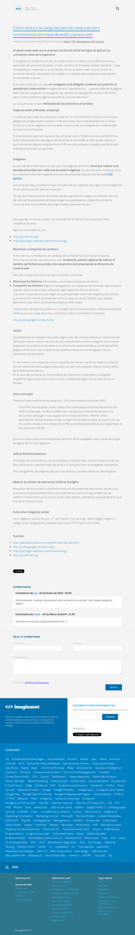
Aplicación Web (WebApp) (43, 763)
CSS (93, 41)
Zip (110, 855)
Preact (96, 829)
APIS (21, 763)
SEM (33, 842)
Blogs (70, 767)
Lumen (77, 811)
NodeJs (78, 820)
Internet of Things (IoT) (90, 802)
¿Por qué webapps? (62, 881)
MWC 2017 (12, 820)
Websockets (58, 920)
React (80, 833)
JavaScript (40, 807)
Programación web (25, 892)
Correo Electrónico (17, 776)
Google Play (12, 794)
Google (46, 789)
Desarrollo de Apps (104, 776)
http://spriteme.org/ (25, 236)
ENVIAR (113, 687)
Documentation (98, 780)
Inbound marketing (67, 798)
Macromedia (93, 811)
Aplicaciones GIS (60, 908)
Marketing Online (24, 900)
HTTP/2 (10, 798)
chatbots (11, 772)
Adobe (84, 759)
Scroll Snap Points (16, 842)
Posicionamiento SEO (75, 829)
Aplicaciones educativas (105, 912)
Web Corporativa (61, 851)
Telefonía (109, 842)
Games (10, 789)
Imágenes (46, 798)
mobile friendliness (109, 816)
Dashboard (59, 776)
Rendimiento (73, 837)
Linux (34, 811)
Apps (34, 767)
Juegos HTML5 (95, 807)
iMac (34, 798)
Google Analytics (64, 789)
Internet (100, 41)
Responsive (91, 837)
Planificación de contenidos (22, 829)
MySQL (26, 820)
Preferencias (112, 829)
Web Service (99, 851)
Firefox (110, 785)
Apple (24, 767)
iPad (8, 807)
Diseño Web (78, 780)
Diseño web (21, 888)
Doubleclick (118, 780)
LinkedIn (23, 811)
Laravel (10, 811)
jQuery (67, 41)
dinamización (59, 780)
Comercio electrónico (46, 772)
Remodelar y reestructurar (45, 837)
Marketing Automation (19, 816)
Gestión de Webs (28, 789)
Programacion (14, 833)
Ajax (94, 759)
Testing (9, 846)
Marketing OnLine (47, 816)
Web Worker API (15, 855)
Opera (28, 824)
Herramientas (102, 794)
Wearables (103, 889)
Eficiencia (41, 785)
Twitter (42, 846)
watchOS (102, 846)
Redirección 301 (15, 837)
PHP (73, 41)
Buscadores (84, 767)
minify (17, 313)
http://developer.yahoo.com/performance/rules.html (46, 542)
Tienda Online (26, 846)
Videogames (86, 846)
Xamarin (74, 855)
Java (28, 807)
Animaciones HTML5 (62, 912)
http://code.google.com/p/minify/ (33, 320)
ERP (53, 785)
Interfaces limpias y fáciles (65, 893)
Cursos (44, 776)
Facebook (97, 785)
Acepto (33, 682)
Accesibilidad (55, 759)
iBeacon (23, 798)
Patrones (41, 824)
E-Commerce (14, 785)
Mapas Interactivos (108, 907)
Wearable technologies (19, 851)
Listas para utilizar (61, 901)
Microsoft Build (85, 816)
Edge (29, 785)
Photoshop (83, 824)
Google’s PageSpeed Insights (73, 794)
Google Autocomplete (110, 789)
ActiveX (72, 759)
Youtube (100, 855)
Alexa (103, 759)
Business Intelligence (108, 767)
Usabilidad (61, 846)
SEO (42, 842)
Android (10, 763)
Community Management (79, 772)
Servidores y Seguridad (62, 842)
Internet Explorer (62, 802)
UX (73, 846)
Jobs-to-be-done (61, 807)
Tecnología (94, 842)
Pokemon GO (51, 829)
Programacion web (38, 833)
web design (82, 851)
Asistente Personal (52, 767)
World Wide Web (55, 855)
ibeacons (103, 893)
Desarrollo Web (14, 780)
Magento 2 (110, 811)
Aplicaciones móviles (76, 763)
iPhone (18, 807)
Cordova (104, 772)
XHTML (87, 855)
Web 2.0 (42, 851)
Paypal (54, 824)
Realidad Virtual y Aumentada (107, 902)
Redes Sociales (96, 833)
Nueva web (93, 820)
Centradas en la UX (61, 897)
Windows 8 (35, 855)
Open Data (110, 820)
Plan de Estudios (111, 824)
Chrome (25, 772)
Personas (67, 824)
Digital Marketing (37, 780)
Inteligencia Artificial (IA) (20, 802)
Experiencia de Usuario (73, 785)
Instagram (88, 798)
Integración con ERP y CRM (65, 889)
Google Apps (86, 789)
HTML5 (118, 794)
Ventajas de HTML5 (61, 905)
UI (50, 846)
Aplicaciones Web (103, 763)
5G (7, 759)
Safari (122, 837)
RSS (113, 837)
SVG (82, 842)
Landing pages (117, 807)
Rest (105, 837)
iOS (110, 802)
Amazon (115, 759)
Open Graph (13, 824)
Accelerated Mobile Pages (28, 759)
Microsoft (67, 816)
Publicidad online (63, 833)
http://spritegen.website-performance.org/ (40, 240)
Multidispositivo (60, 885)
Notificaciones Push (108, 897)
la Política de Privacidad (37, 682)
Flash (120, 785)
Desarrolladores (79, 776)
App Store (11, 767)
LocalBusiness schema (55, 811)
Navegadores (83, 41)
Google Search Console (37, 794)
